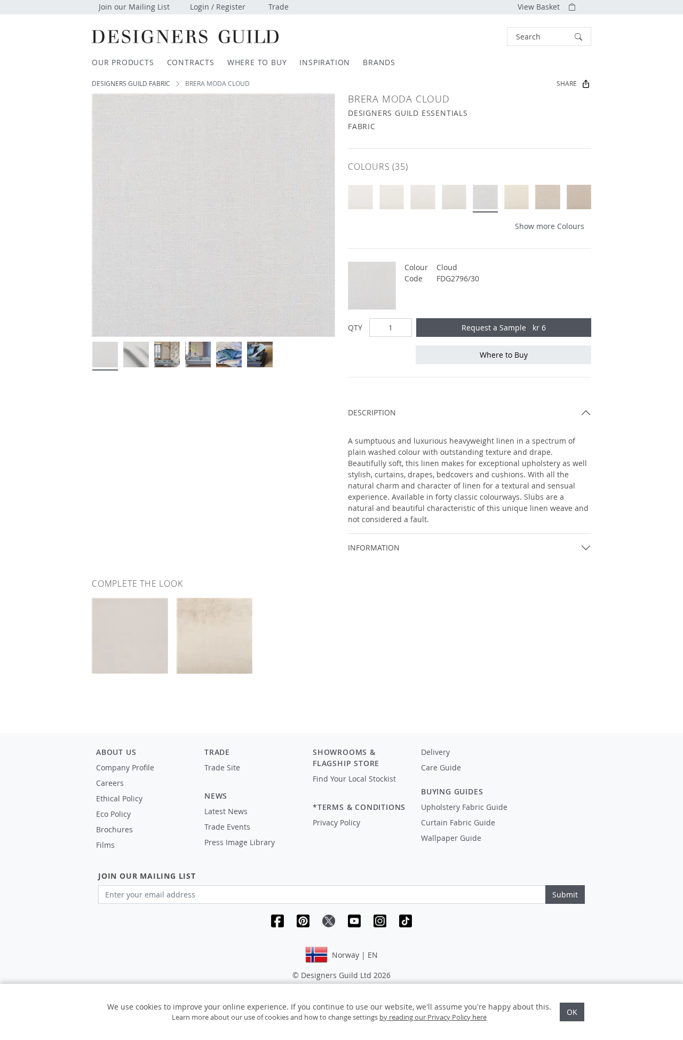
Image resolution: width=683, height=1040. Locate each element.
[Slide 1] (105, 354)
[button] (549, 36)
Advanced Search (482, 36)
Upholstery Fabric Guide (464, 807)
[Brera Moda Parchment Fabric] (454, 197)
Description (372, 412)
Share (567, 83)
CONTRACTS (191, 62)
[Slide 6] (260, 354)
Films (105, 845)
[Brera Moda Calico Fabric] (516, 197)
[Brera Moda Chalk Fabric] (391, 197)
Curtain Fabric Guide (458, 822)
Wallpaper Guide (451, 838)
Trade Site (222, 767)
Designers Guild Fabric (131, 83)
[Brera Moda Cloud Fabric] (485, 197)
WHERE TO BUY (257, 62)
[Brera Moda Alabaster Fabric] (360, 197)
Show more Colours (549, 226)
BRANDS (379, 62)
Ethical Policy (119, 798)
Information (374, 547)
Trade (278, 7)
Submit (565, 894)
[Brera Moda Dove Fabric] (422, 197)
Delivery (435, 752)
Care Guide (441, 767)
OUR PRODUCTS (123, 62)
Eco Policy (113, 814)
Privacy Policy (336, 822)
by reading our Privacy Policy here (433, 1017)
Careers (110, 783)
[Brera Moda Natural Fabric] (579, 197)
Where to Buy (504, 355)
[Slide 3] (167, 354)
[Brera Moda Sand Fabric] (547, 197)
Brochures (114, 829)
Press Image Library (239, 842)
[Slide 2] (136, 354)
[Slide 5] (229, 354)
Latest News (226, 811)
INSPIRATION (324, 62)
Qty (355, 327)
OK (572, 1012)
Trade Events (227, 827)
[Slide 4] (198, 354)
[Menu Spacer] (251, 777)
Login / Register (217, 7)
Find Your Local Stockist (354, 779)
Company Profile (125, 767)
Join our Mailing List (134, 7)
